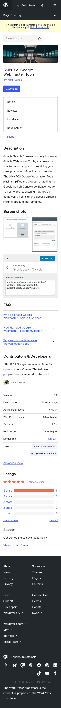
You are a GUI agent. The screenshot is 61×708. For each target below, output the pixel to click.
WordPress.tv (13, 613)
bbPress (10, 635)
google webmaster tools (43, 453)
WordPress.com (14, 623)
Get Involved (40, 595)
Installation (14, 119)
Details (11, 102)
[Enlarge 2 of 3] (53, 221)
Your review (10, 520)
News (7, 572)
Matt (8, 630)
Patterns (37, 584)
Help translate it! (39, 27)
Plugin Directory (12, 15)
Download (12, 88)
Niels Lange (15, 79)
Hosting (8, 578)
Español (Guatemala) (24, 657)
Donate (38, 607)
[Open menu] (55, 5)
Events (36, 601)
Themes (37, 572)
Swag (37, 613)
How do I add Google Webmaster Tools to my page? (22, 329)
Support (12, 136)
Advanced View (13, 463)
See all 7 (53, 438)
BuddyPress (12, 641)
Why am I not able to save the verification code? (20, 342)
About (7, 566)
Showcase (38, 566)
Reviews (12, 110)
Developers (10, 607)
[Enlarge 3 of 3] (53, 259)
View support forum (15, 545)
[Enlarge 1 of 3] (24, 221)
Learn (6, 595)
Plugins (36, 578)
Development (15, 128)
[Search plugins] (39, 38)
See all (53, 520)
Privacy (8, 584)
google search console (44, 446)
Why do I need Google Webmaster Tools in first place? (23, 316)
